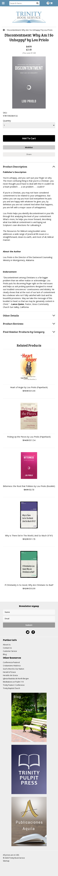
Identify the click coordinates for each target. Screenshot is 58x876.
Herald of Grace (9, 672)
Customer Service (10, 651)
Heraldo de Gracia (10, 675)
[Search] (37, 3)
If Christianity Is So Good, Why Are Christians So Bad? (29, 585)
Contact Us (7, 648)
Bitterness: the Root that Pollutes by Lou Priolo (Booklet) (29, 486)
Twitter (27, 632)
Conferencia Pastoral (11, 662)
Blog (5, 654)
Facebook (33, 632)
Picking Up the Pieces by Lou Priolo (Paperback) (29, 436)
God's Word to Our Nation (13, 669)
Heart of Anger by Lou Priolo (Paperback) (29, 387)
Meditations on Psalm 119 (13, 682)
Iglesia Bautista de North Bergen (16, 678)
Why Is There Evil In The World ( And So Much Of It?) (29, 535)
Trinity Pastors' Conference (13, 685)
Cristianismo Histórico (12, 665)
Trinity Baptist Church (11, 688)
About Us (6, 644)
